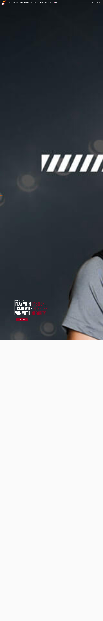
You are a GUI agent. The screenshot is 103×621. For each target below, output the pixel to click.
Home (10, 2)
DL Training (26, 2)
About (13, 2)
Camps (21, 2)
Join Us (51, 2)
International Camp (44, 2)
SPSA (38, 2)
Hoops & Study (33, 2)
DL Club (17, 2)
